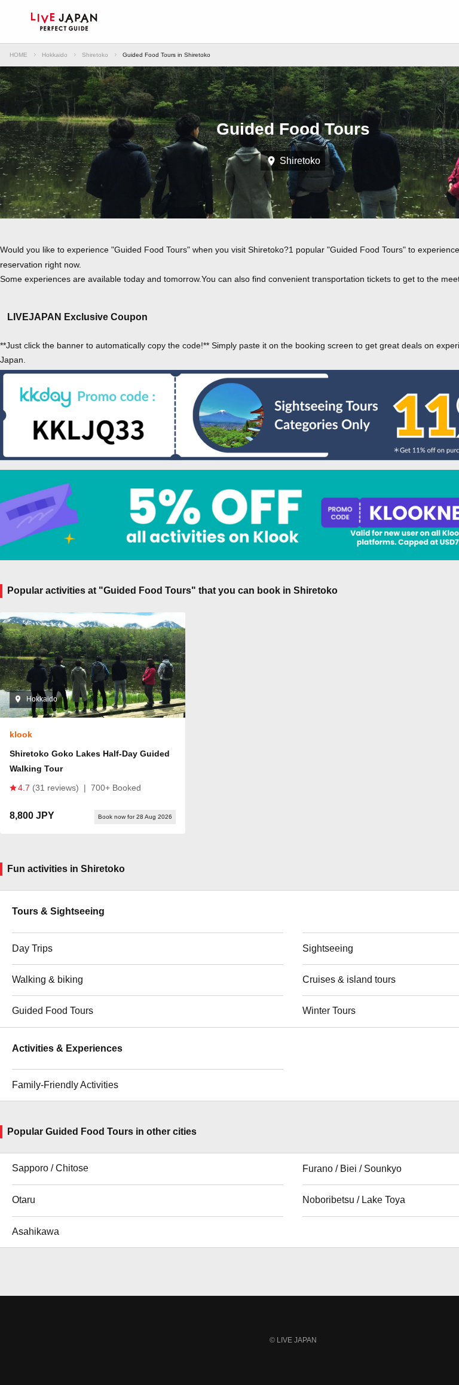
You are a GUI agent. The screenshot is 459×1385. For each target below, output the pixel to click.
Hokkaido (55, 54)
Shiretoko (95, 54)
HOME (18, 54)
